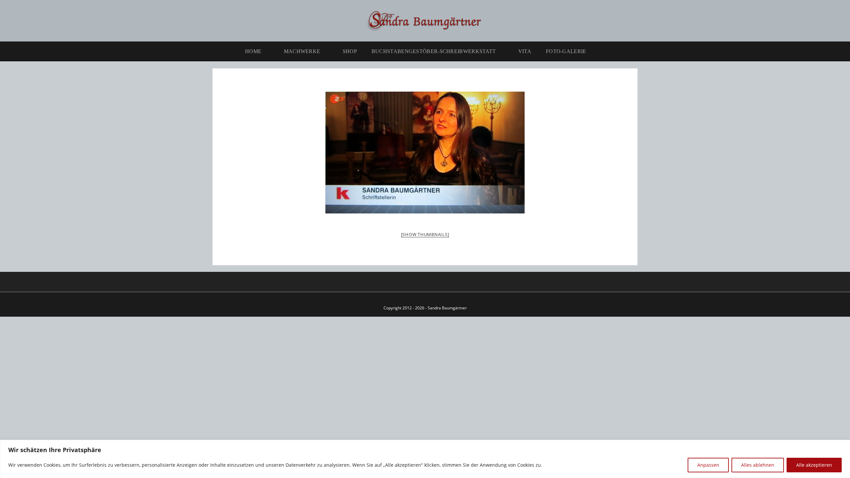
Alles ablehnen (757, 465)
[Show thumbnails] (425, 234)
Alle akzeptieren (814, 465)
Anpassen (708, 465)
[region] (425, 459)
